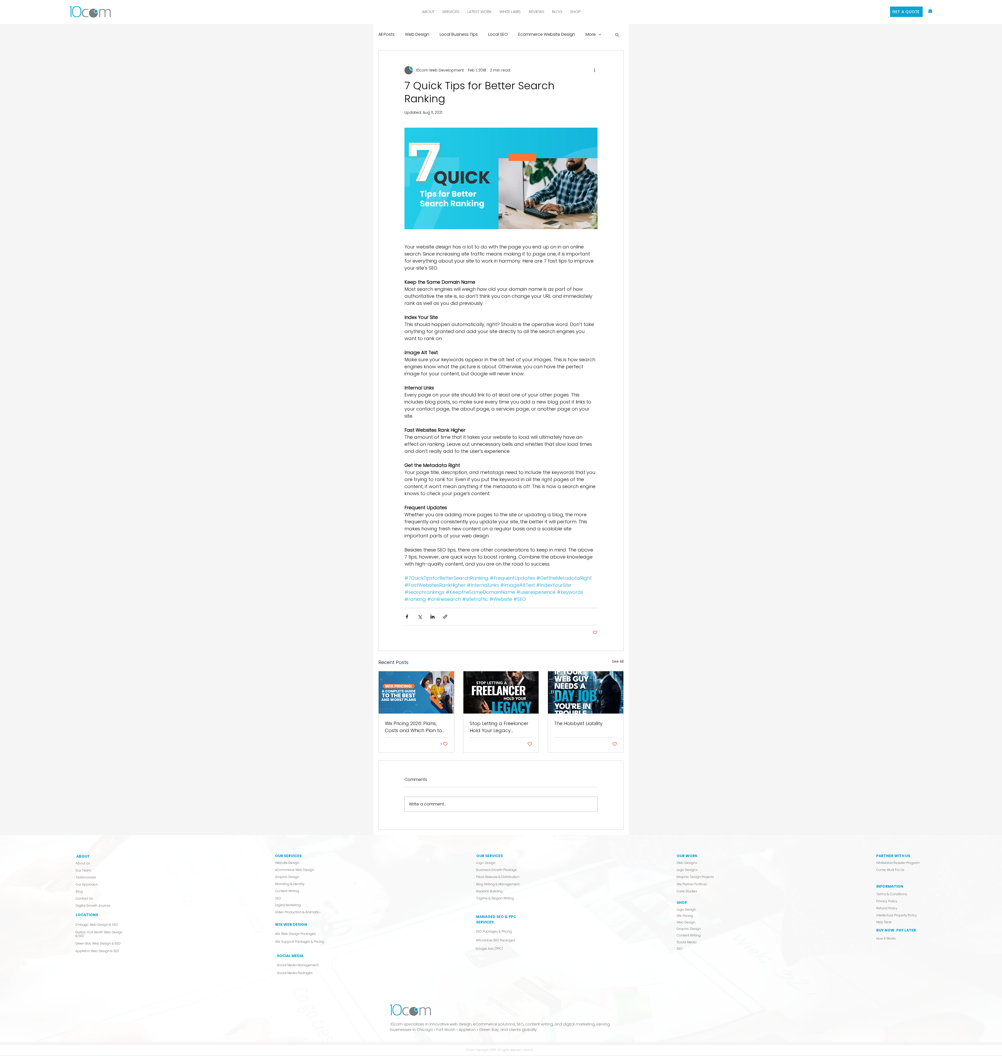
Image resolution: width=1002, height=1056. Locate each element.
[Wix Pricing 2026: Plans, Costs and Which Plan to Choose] (416, 692)
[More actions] (594, 70)
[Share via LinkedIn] (432, 616)
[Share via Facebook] (406, 616)
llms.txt (528, 1050)
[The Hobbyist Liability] (585, 692)
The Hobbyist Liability (578, 723)
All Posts (386, 34)
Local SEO (498, 34)
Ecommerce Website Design (546, 34)
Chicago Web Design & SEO (96, 924)
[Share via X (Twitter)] (419, 616)
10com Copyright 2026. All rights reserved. (494, 1050)
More (591, 34)
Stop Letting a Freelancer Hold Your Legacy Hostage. (499, 727)
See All (618, 661)
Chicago (425, 1029)
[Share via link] (445, 616)
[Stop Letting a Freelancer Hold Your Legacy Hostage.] (501, 692)
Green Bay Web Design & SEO (98, 943)
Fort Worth (445, 1029)
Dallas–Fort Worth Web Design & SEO (99, 934)
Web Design (417, 34)
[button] (450, 12)
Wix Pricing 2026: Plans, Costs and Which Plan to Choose (413, 727)
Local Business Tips (459, 34)
